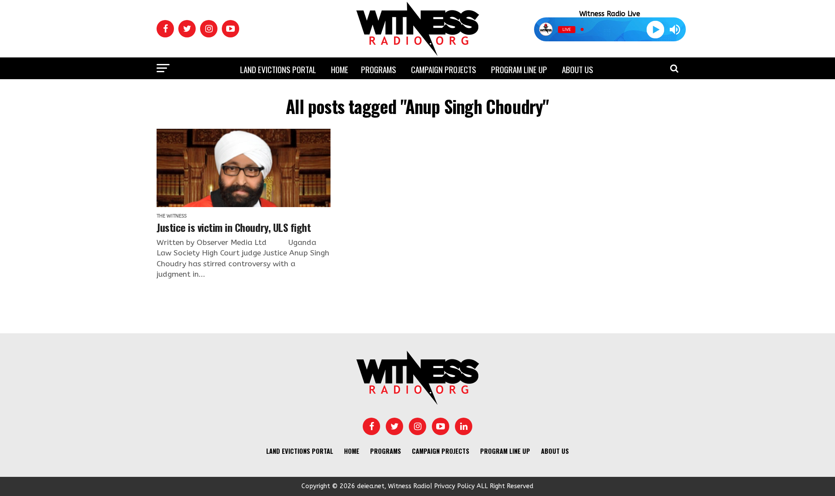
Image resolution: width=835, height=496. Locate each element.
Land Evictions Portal (278, 69)
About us (577, 69)
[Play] (655, 29)
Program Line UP (519, 69)
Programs (378, 69)
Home (339, 69)
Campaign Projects (443, 69)
